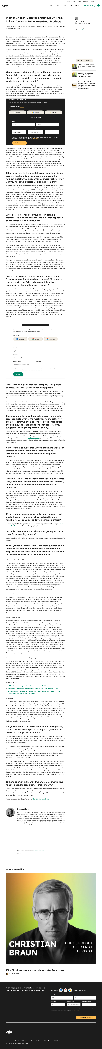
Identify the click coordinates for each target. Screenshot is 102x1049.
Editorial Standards (23, 1041)
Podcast (77, 5)
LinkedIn (18, 112)
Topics (51, 5)
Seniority (14, 129)
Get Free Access (88, 5)
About (68, 1)
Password (38, 361)
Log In (22, 107)
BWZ (16, 1043)
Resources (65, 5)
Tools (58, 5)
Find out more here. (39, 850)
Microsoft (54, 112)
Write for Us (73, 1)
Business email (32, 129)
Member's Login (86, 1)
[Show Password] (58, 132)
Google (37, 112)
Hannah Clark (23, 809)
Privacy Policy (36, 138)
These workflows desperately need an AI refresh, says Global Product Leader (33, 688)
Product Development (13, 14)
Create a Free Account (83, 29)
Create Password (49, 129)
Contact (79, 1)
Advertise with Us (71, 1041)
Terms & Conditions (36, 1041)
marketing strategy (34, 438)
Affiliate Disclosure (59, 1041)
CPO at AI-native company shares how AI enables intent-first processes (31, 686)
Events (71, 5)
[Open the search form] (98, 5)
